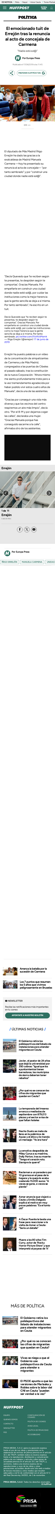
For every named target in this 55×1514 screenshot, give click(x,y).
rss (5, 1432)
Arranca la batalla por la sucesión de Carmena (33, 970)
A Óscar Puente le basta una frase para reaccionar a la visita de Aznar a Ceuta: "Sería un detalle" (35, 1223)
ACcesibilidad (34, 1434)
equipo (7, 1415)
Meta (17, 2)
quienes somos (10, 1419)
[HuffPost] (13, 1407)
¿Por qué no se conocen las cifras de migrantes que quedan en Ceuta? (34, 1093)
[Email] (34, 529)
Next (49, 493)
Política (27, 17)
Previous (6, 493)
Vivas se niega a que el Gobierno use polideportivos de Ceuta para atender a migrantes (36, 1364)
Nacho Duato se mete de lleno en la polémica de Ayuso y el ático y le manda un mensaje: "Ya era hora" (34, 1135)
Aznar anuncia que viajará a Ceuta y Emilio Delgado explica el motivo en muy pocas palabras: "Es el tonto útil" (35, 1202)
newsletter (9, 1428)
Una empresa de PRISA (27, 1499)
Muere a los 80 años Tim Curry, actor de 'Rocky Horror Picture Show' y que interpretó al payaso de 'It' (34, 1244)
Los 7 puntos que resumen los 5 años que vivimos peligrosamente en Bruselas (36, 984)
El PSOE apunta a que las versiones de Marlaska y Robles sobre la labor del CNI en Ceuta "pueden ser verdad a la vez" (36, 1387)
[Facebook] (20, 529)
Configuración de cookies (36, 1416)
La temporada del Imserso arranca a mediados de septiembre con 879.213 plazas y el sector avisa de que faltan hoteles (34, 1114)
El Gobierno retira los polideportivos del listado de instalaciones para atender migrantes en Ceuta (35, 1045)
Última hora (44, 8)
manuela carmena (32, 562)
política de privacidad (38, 1430)
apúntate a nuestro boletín (27, 1015)
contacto (8, 1424)
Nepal (24, 2)
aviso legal (33, 1426)
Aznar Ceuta (35, 2)
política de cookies (37, 1422)
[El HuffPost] (19, 7)
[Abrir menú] (4, 8)
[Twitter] (27, 529)
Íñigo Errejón (9, 562)
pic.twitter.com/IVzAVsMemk (31, 336)
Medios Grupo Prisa (27, 1506)
